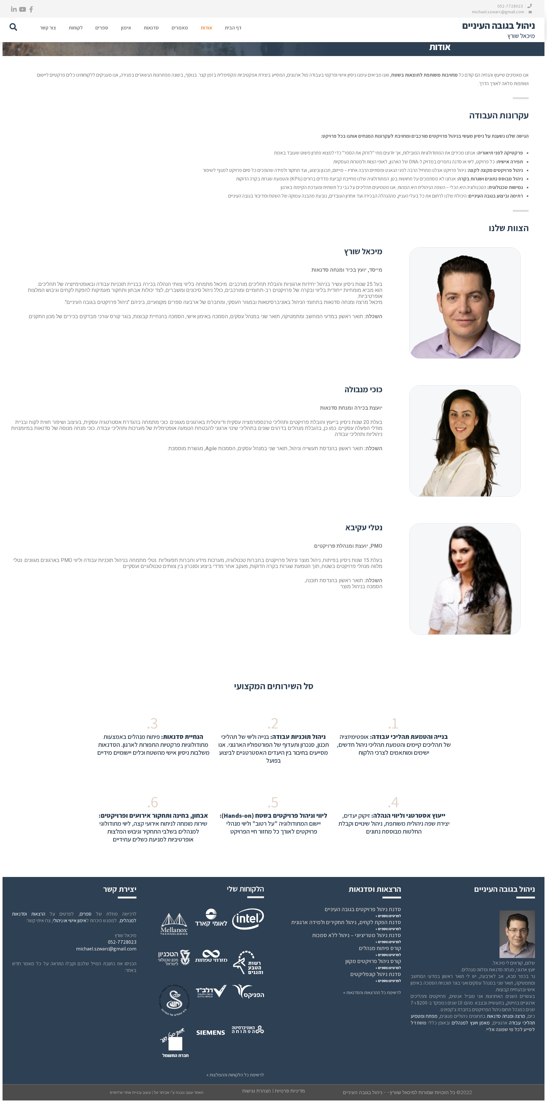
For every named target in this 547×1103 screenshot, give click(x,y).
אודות (206, 27)
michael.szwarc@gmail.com (498, 12)
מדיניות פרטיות (290, 1090)
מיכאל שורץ (521, 36)
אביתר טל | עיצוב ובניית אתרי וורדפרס (140, 1092)
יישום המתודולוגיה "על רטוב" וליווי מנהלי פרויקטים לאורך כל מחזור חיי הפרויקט (273, 823)
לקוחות (76, 27)
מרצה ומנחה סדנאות (506, 1016)
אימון (126, 27)
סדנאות (151, 27)
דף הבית (233, 27)
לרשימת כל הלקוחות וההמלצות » (235, 1075)
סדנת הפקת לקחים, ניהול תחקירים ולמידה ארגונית (346, 922)
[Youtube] (22, 9)
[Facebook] (31, 9)
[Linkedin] (14, 9)
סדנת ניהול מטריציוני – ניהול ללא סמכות (356, 935)
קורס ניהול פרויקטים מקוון (373, 961)
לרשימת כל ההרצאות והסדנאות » (372, 992)
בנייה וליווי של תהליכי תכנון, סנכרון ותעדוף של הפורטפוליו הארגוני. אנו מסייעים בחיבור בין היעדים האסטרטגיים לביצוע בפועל (273, 749)
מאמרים (180, 27)
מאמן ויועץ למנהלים (471, 1022)
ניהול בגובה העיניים (498, 25)
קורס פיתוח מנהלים (380, 948)
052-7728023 (510, 6)
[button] (13, 27)
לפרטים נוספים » (388, 915)
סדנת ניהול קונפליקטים (375, 974)
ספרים (101, 27)
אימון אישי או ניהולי (69, 920)
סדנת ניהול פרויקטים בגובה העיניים (363, 909)
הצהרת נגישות (256, 1090)
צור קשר (48, 27)
